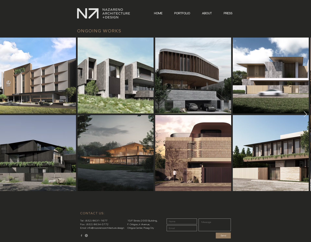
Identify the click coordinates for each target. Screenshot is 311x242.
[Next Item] (305, 114)
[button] (179, 13)
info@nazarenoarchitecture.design (105, 227)
